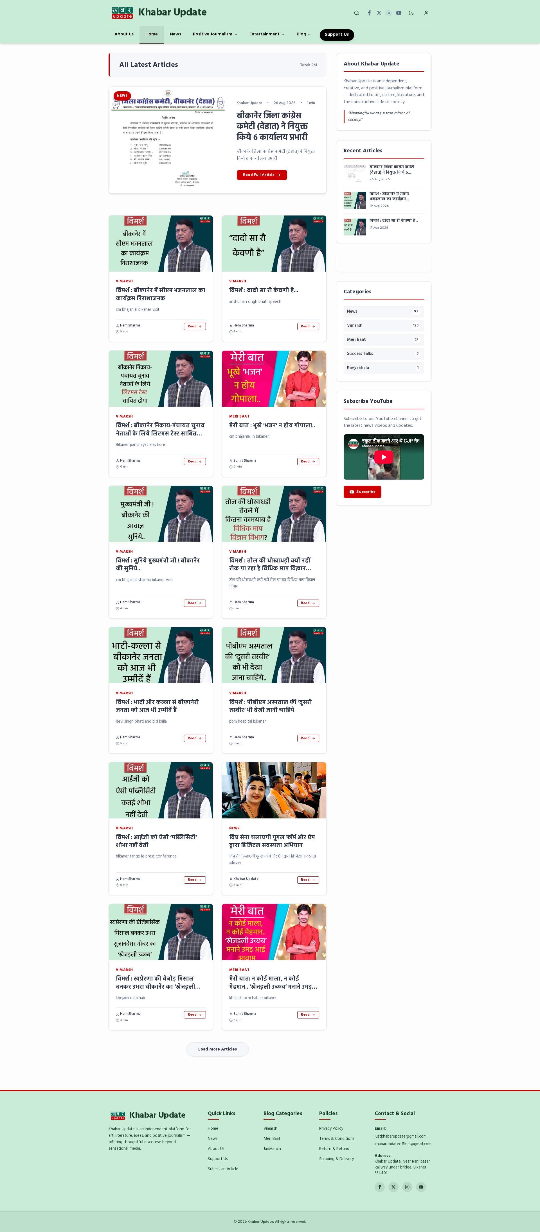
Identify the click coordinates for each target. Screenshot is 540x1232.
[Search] (357, 13)
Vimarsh (270, 1129)
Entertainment (264, 34)
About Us (124, 34)
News (175, 34)
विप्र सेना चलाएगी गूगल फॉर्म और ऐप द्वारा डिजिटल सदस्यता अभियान (272, 841)
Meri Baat (272, 1139)
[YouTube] (398, 12)
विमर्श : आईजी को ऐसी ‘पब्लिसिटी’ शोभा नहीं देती (156, 841)
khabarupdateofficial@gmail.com (403, 1144)
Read (192, 326)
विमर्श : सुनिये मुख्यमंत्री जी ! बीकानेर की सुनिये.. (158, 565)
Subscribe (365, 492)
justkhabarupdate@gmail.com (401, 1136)
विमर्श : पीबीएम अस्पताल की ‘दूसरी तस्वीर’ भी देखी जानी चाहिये (270, 706)
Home (151, 34)
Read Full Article (258, 175)
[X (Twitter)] (379, 12)
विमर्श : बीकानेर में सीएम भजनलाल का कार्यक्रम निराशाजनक (160, 294)
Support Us (337, 34)
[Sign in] (426, 13)
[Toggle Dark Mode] (411, 13)
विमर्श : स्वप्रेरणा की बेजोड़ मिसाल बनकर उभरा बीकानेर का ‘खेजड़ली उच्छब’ (155, 987)
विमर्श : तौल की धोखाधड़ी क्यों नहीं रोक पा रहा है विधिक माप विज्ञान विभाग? (269, 569)
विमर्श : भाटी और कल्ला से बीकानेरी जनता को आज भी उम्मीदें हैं (157, 706)
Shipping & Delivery (336, 1159)
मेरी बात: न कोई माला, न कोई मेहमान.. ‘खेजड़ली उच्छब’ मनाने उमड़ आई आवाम (270, 987)
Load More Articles (217, 1049)
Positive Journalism (212, 34)
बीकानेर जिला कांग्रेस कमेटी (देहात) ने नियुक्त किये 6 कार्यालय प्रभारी (392, 170)
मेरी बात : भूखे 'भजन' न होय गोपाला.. (272, 425)
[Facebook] (369, 12)
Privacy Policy (331, 1129)
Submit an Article (223, 1169)
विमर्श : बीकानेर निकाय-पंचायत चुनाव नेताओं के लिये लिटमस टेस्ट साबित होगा (160, 433)
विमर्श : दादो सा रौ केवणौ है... (263, 290)
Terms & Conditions (336, 1139)
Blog (301, 34)
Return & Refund (334, 1149)
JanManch (272, 1149)
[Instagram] (389, 12)
